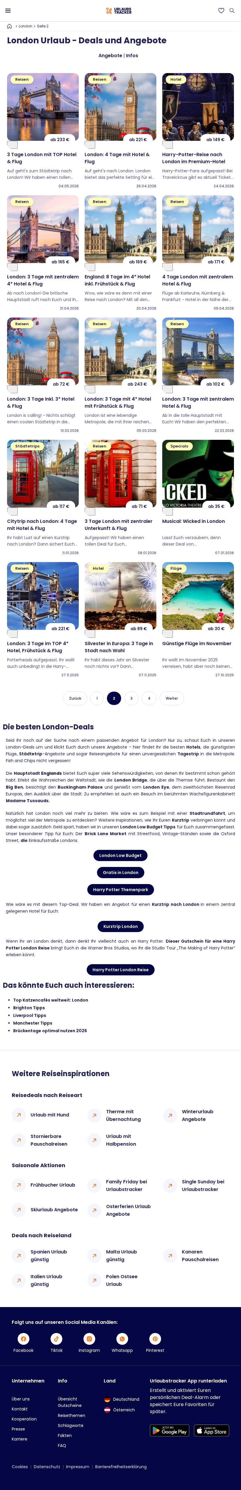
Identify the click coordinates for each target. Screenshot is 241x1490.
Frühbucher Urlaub (53, 1185)
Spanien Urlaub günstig (49, 1255)
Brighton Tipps (29, 1008)
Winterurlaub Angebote (197, 1115)
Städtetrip (30, 754)
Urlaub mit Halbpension (121, 1140)
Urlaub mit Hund (50, 1114)
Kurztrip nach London (175, 904)
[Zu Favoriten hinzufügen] (12, 145)
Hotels (193, 747)
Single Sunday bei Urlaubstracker (203, 1185)
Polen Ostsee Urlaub (122, 1280)
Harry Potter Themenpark (120, 890)
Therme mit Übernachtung (123, 1115)
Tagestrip (188, 754)
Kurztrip (180, 820)
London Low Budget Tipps (148, 827)
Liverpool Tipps (29, 1015)
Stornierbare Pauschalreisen (49, 1140)
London (25, 26)
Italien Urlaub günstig (46, 1280)
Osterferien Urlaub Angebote (128, 1210)
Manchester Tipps (32, 1023)
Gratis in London (120, 873)
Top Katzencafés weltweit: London (50, 1000)
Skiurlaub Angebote (54, 1209)
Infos (132, 55)
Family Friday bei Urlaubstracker (126, 1185)
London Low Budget (120, 855)
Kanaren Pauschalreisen (200, 1255)
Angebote (110, 55)
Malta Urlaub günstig (121, 1255)
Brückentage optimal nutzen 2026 (50, 1031)
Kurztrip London (120, 926)
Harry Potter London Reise (121, 970)
